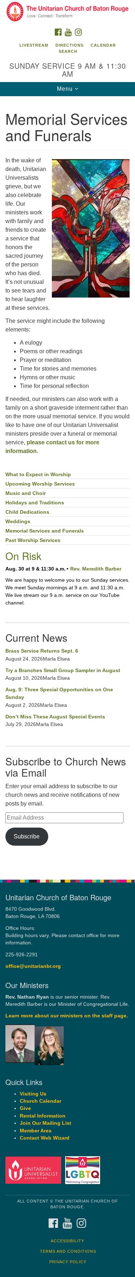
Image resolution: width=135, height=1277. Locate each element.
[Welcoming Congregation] (83, 1170)
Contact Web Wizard (44, 1138)
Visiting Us (33, 1094)
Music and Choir (25, 493)
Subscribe (27, 836)
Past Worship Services (32, 540)
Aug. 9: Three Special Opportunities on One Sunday (59, 693)
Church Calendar (40, 1101)
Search (68, 51)
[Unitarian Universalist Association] (34, 1170)
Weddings (17, 521)
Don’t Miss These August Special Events (55, 716)
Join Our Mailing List (45, 1123)
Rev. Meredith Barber (95, 569)
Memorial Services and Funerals (44, 531)
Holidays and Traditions (34, 502)
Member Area (35, 1130)
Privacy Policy (67, 1262)
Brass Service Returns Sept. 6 (41, 651)
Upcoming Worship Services (40, 484)
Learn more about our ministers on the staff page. (66, 1015)
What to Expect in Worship (38, 474)
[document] (67, 484)
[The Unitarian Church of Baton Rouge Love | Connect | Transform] (67, 12)
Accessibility (67, 1241)
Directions (69, 45)
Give (25, 1108)
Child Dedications (27, 512)
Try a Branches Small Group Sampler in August (62, 670)
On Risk (23, 555)
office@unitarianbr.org (33, 966)
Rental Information (43, 1116)
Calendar (103, 45)
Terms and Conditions (68, 1251)
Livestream (33, 45)
